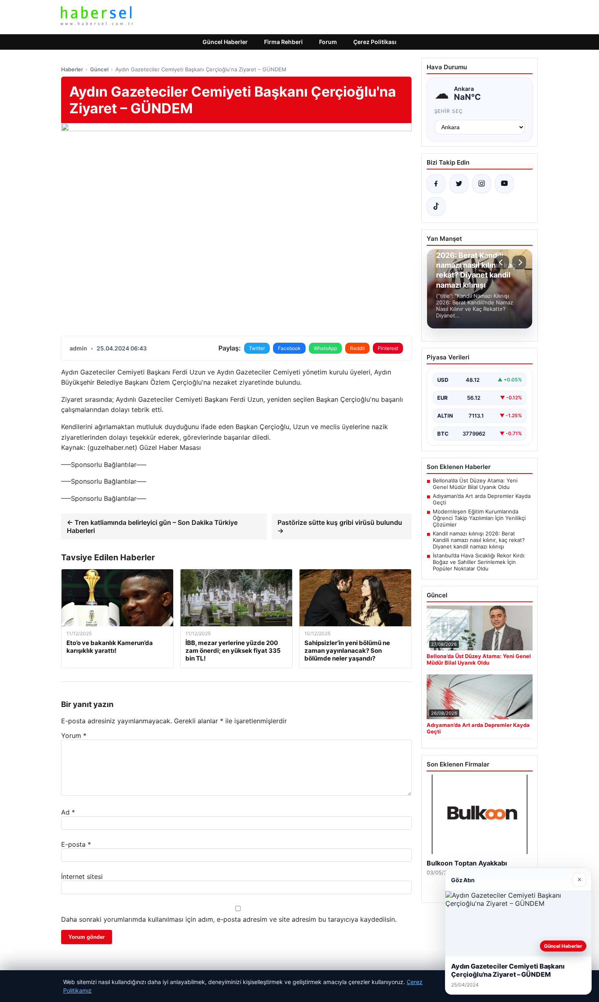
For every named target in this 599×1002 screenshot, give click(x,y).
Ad (68, 812)
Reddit (357, 348)
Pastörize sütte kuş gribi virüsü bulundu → (339, 526)
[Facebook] (436, 183)
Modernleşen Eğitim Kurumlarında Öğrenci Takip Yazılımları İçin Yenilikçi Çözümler (479, 518)
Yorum (73, 735)
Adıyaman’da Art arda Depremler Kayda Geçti (482, 499)
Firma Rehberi (283, 41)
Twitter (257, 348)
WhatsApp (325, 348)
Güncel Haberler (225, 41)
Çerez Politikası (374, 41)
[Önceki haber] (502, 262)
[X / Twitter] (458, 183)
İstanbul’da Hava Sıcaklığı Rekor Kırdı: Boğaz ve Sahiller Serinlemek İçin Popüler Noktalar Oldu (479, 562)
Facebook (289, 348)
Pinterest (388, 348)
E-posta (76, 844)
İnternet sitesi (82, 876)
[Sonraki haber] (519, 262)
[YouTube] (504, 183)
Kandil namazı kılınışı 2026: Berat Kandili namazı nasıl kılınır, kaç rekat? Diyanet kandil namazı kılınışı (479, 540)
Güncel (99, 69)
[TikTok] (436, 206)
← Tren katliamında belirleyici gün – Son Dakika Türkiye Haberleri (152, 526)
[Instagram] (481, 183)
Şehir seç (448, 111)
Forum (328, 41)
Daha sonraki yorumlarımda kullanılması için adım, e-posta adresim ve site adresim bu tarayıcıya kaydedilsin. (228, 919)
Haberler (72, 69)
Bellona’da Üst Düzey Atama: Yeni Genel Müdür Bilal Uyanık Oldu (475, 483)
